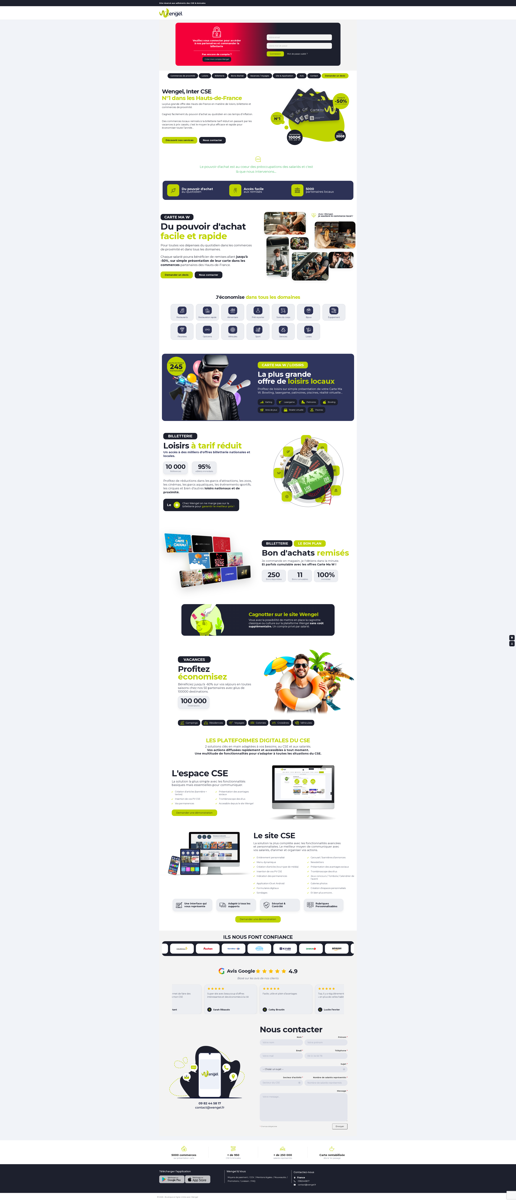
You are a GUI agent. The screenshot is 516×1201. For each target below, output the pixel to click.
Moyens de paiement (238, 1177)
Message (342, 1091)
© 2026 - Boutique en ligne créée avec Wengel (177, 1197)
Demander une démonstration (194, 812)
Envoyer (340, 1126)
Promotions (233, 1181)
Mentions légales (264, 1177)
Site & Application (284, 76)
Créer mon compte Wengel (217, 59)
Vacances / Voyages (259, 76)
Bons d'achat (237, 76)
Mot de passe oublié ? (297, 54)
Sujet (344, 1064)
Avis (302, 76)
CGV (252, 1177)
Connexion (275, 54)
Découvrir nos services (180, 140)
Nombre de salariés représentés (330, 1077)
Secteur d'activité (293, 1077)
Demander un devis (335, 76)
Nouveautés (280, 1177)
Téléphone (341, 1050)
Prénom (342, 1037)
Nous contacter (212, 140)
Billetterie (219, 76)
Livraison (245, 1181)
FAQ (253, 1181)
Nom (300, 1037)
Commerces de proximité (183, 76)
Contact (314, 76)
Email (299, 1050)
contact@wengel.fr (307, 1185)
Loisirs (205, 76)
